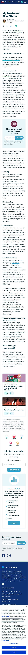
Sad (20, 437)
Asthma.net (6, 602)
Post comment (14, 469)
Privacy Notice (18, 142)
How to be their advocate (13, 501)
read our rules (14, 454)
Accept (14, 652)
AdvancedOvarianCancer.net (12, 594)
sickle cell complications (11, 60)
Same (17, 443)
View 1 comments (13, 460)
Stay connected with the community (11, 538)
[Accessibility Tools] (18, 2)
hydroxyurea (9, 186)
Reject (14, 647)
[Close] (26, 606)
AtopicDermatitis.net (9, 604)
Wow (9, 443)
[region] (14, 630)
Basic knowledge (14, 515)
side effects (17, 30)
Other (10, 518)
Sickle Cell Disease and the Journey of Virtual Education (13, 388)
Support (13, 437)
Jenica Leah (11, 19)
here (8, 431)
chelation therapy (8, 83)
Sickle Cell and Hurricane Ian (14, 410)
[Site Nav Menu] (26, 2)
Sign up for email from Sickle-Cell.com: (14, 131)
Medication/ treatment (12, 511)
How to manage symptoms (13, 506)
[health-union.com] (9, 567)
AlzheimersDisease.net (10, 599)
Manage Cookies (14, 643)
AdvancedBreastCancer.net (11, 591)
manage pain (13, 327)
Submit (14, 523)
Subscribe (19, 138)
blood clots (15, 263)
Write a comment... (10, 464)
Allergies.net (6, 596)
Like (5, 437)
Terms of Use (10, 144)
